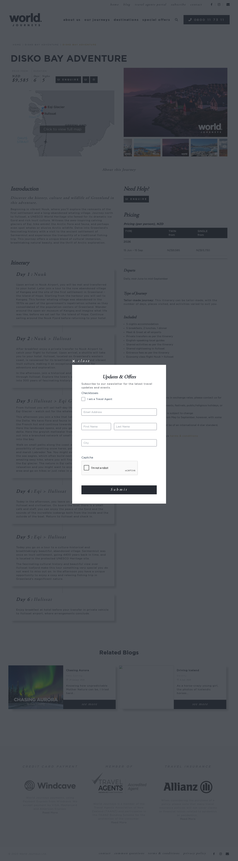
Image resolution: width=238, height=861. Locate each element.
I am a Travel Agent (99, 399)
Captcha (87, 457)
